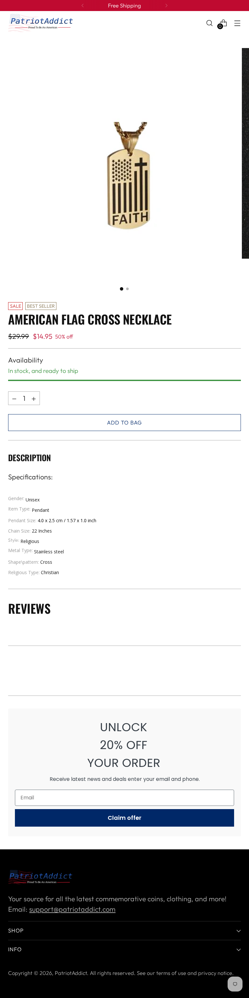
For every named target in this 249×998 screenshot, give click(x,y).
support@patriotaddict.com (72, 909)
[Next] (166, 5)
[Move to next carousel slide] (235, 673)
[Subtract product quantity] (34, 398)
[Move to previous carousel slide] (220, 673)
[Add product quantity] (14, 398)
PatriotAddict (71, 972)
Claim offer (124, 818)
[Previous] (83, 5)
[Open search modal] (209, 23)
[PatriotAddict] (40, 23)
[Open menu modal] (237, 23)
